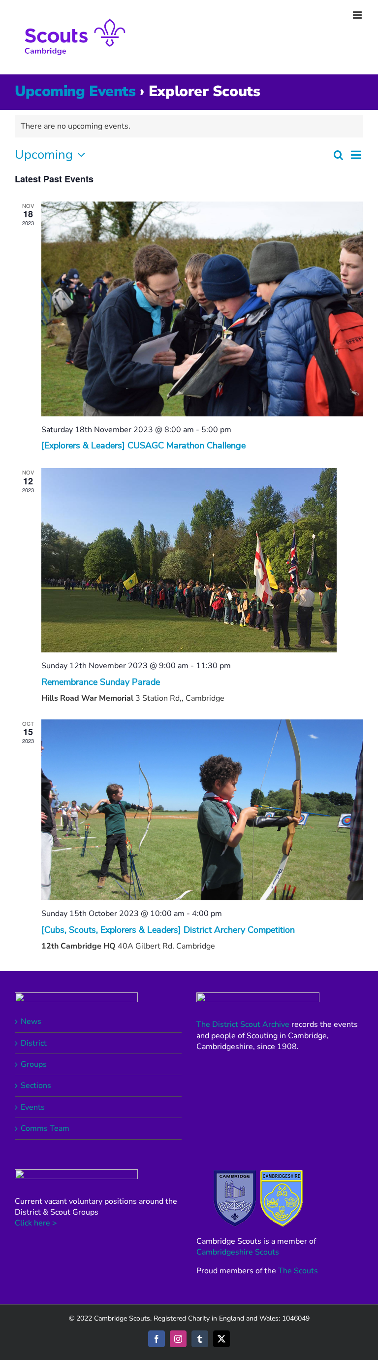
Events (33, 1107)
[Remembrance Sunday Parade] (202, 560)
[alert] (189, 126)
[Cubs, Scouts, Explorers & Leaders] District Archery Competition (168, 930)
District (34, 1043)
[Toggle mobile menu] (358, 15)
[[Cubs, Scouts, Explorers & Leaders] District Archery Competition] (202, 809)
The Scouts (298, 1270)
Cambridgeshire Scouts (237, 1252)
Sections (36, 1085)
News (31, 1021)
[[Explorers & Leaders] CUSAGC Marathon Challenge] (202, 309)
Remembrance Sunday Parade (100, 682)
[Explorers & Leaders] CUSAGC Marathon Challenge (143, 445)
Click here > (36, 1223)
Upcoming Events (75, 91)
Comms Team (45, 1128)
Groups (34, 1064)
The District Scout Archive (242, 1024)
